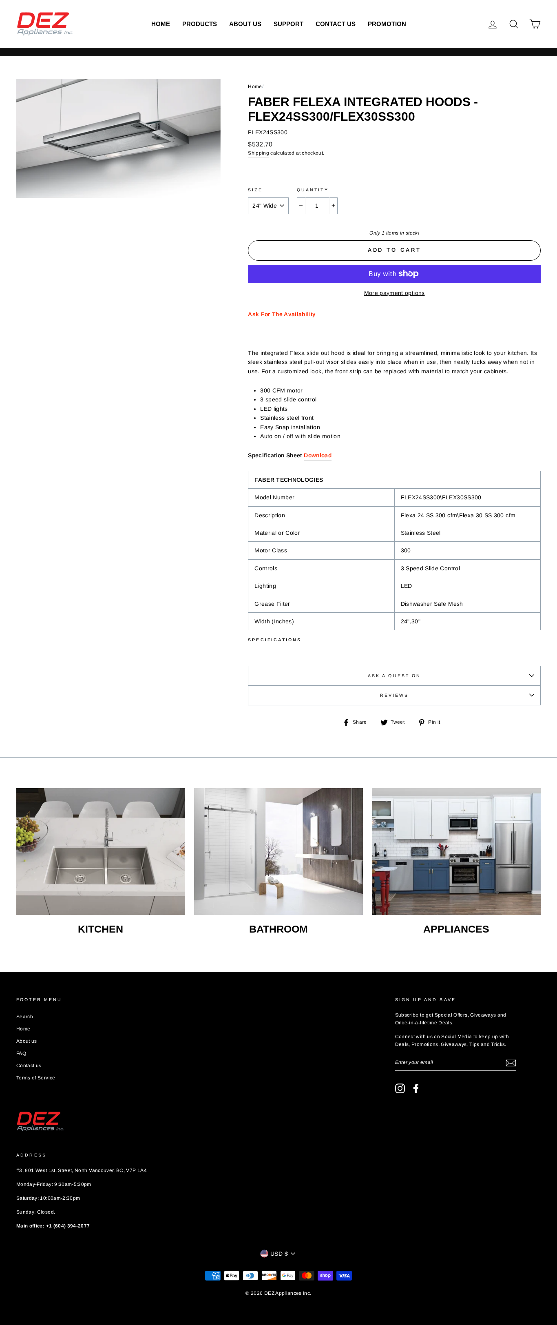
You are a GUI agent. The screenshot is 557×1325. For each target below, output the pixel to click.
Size (255, 189)
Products (199, 23)
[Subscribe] (511, 1063)
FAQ (21, 1053)
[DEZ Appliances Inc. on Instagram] (400, 1088)
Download (318, 455)
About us (245, 23)
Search (24, 1016)
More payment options (394, 293)
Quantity (313, 189)
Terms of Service (35, 1078)
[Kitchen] (100, 851)
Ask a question (394, 675)
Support (288, 23)
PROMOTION (387, 23)
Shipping (258, 153)
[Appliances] (456, 851)
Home (160, 23)
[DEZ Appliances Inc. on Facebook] (416, 1088)
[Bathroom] (278, 851)
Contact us (336, 23)
